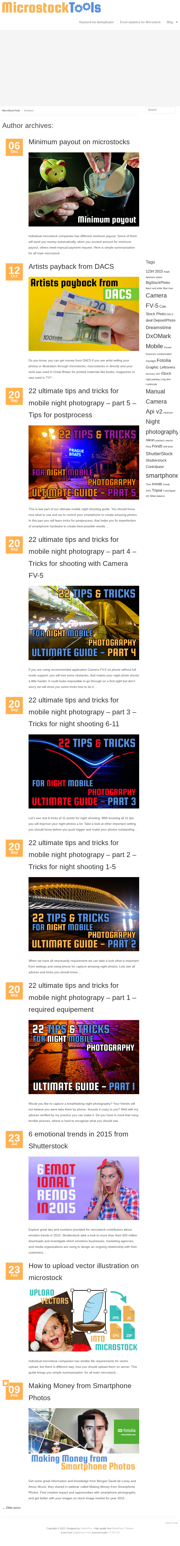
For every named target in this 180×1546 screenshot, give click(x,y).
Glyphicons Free (82, 1532)
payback (160, 440)
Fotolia (164, 360)
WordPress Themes (122, 1528)
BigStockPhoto (158, 283)
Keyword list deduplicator (96, 22)
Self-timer (168, 446)
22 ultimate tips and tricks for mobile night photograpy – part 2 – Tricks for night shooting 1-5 (82, 855)
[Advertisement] (90, 67)
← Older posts (11, 1507)
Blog (170, 22)
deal (149, 320)
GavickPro (86, 1528)
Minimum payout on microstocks (79, 142)
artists (159, 277)
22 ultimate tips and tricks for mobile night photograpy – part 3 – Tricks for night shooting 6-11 (82, 712)
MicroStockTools (11, 110)
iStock (166, 373)
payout (169, 440)
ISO (158, 373)
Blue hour (168, 288)
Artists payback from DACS (71, 266)
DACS (170, 314)
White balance (157, 496)
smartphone (162, 475)
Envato (167, 347)
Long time (165, 379)
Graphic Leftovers (160, 367)
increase (150, 373)
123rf (150, 271)
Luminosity (151, 384)
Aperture (150, 277)
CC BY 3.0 (113, 1532)
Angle (167, 271)
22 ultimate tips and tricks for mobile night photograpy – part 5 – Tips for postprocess (82, 403)
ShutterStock (159, 453)
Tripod (157, 490)
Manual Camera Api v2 (156, 401)
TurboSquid (169, 490)
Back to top (172, 1523)
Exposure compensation (159, 354)
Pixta (148, 446)
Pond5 (157, 446)
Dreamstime (158, 327)
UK (147, 496)
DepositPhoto (164, 320)
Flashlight (151, 361)
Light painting (153, 379)
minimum (168, 412)
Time (148, 484)
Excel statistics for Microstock (140, 22)
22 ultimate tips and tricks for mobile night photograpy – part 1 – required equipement (82, 997)
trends (157, 484)
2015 (159, 271)
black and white (154, 288)
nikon (150, 440)
